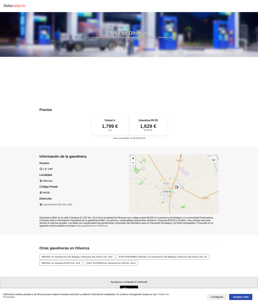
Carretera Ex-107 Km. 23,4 (57, 204)
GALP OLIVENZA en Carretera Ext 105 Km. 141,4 (111, 263)
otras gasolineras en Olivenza (92, 225)
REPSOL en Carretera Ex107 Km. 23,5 (61, 263)
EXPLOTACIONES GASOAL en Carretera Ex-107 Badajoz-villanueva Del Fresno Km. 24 (163, 257)
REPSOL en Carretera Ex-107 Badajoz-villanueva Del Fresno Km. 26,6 (77, 257)
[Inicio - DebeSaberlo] (14, 7)
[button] (177, 187)
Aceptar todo (241, 296)
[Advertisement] (129, 79)
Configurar (217, 296)
